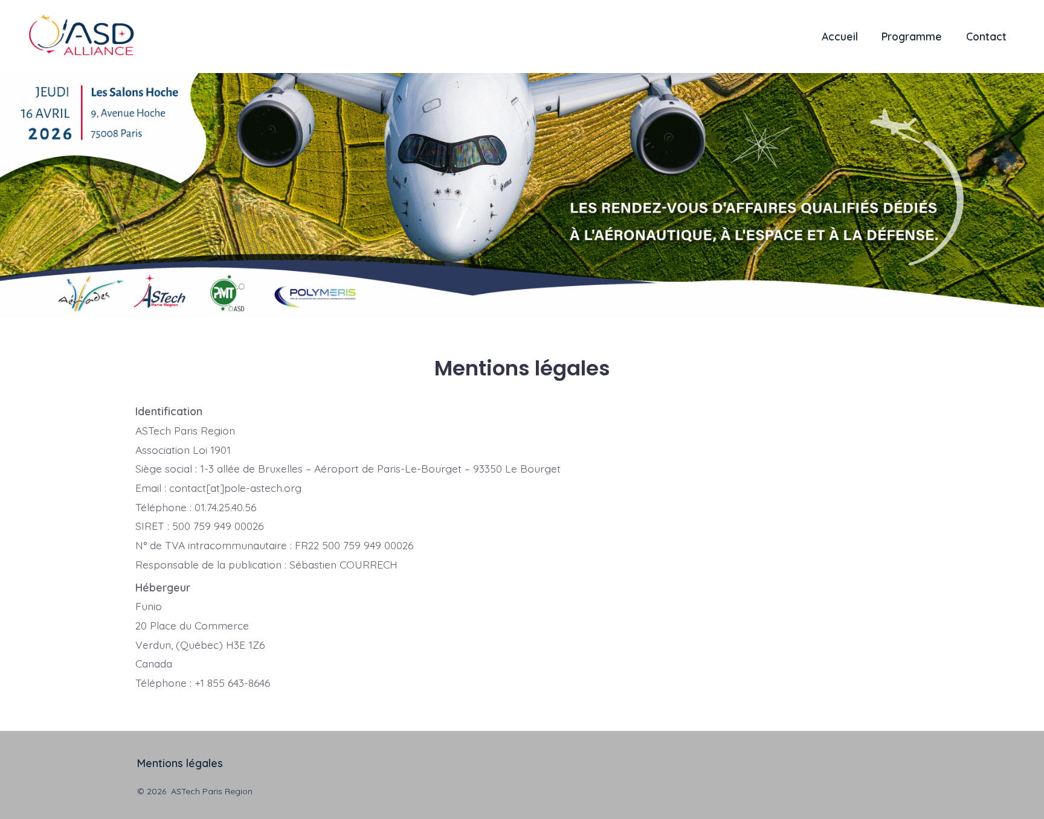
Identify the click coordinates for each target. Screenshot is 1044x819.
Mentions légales (180, 763)
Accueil (840, 36)
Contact (986, 36)
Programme (911, 36)
